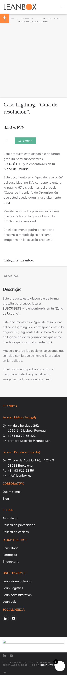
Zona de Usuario (16, 169)
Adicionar (25, 141)
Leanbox (27, 260)
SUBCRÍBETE (13, 164)
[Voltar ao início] (20, 7)
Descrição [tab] (11, 276)
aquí (7, 203)
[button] (62, 7)
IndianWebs (48, 665)
